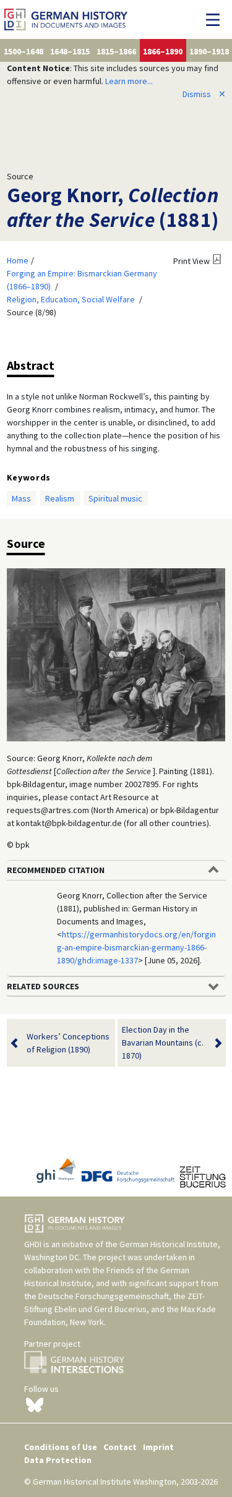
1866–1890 (163, 51)
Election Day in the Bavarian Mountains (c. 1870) (163, 1042)
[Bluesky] (34, 1403)
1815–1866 (116, 51)
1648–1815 (70, 51)
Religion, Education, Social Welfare (71, 299)
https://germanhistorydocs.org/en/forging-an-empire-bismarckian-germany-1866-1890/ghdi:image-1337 (136, 947)
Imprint (158, 1446)
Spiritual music (115, 498)
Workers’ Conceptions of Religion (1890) (68, 1043)
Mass (21, 498)
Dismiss (204, 94)
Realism (59, 498)
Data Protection (58, 1459)
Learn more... (129, 81)
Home (17, 260)
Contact (120, 1446)
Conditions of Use (60, 1446)
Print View (191, 261)
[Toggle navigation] (216, 20)
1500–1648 (23, 51)
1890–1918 (209, 51)
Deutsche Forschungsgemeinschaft (103, 1296)
